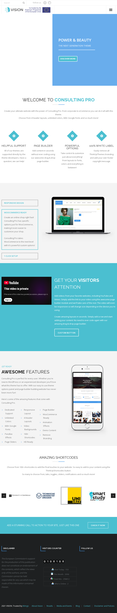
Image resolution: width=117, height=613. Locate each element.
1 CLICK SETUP (11, 256)
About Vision (37, 606)
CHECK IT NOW (98, 525)
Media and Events (64, 606)
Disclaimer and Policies (104, 606)
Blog (78, 606)
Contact (87, 606)
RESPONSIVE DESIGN (14, 203)
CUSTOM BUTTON (66, 332)
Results (50, 606)
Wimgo (26, 606)
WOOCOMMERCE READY (15, 212)
